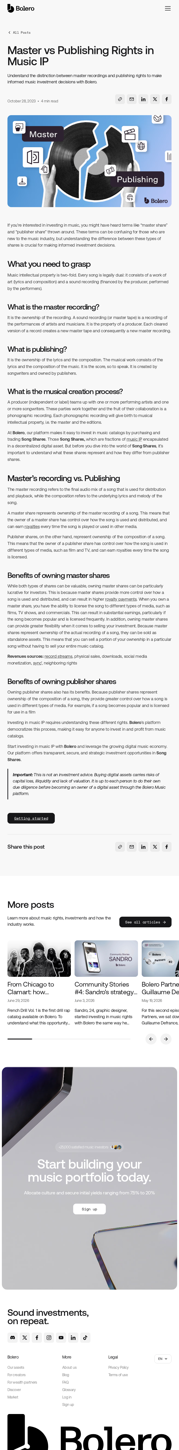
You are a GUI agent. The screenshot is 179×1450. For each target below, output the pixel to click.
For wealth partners (22, 1382)
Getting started (31, 818)
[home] (20, 8)
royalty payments (121, 599)
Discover (14, 1390)
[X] (25, 1338)
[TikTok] (85, 1338)
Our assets (15, 1367)
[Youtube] (61, 1338)
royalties (32, 526)
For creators (16, 1375)
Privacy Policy (118, 1367)
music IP (134, 439)
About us (69, 1367)
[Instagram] (49, 1338)
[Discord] (12, 1338)
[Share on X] (155, 99)
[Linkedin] (73, 1338)
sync (37, 663)
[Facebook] (37, 1338)
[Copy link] (120, 99)
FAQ (65, 1382)
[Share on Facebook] (167, 99)
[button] (167, 8)
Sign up (68, 1404)
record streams (58, 656)
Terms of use (118, 1375)
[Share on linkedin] (143, 99)
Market (12, 1397)
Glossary (69, 1390)
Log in (66, 1397)
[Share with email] (132, 99)
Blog (65, 1375)
